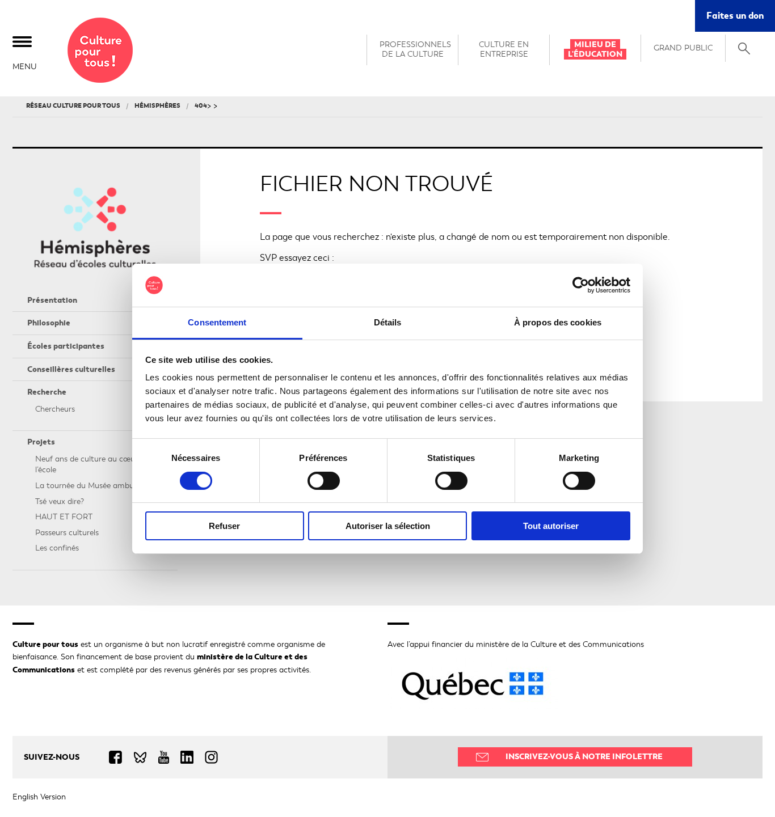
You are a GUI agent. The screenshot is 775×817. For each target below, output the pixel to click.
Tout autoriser (551, 526)
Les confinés (57, 548)
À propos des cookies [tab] (557, 322)
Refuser (224, 526)
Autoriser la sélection (388, 526)
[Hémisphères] (100, 50)
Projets (41, 442)
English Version (39, 797)
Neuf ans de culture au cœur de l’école (92, 464)
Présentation (52, 300)
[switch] (324, 481)
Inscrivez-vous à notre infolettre (584, 756)
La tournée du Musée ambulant (91, 485)
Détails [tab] (388, 322)
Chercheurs (55, 409)
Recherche (46, 392)
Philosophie (48, 323)
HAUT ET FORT (63, 517)
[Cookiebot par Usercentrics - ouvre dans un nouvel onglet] (580, 285)
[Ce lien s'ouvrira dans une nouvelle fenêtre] (121, 757)
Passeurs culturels (67, 532)
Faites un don (740, 20)
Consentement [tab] (217, 322)
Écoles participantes (65, 346)
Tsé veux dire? (59, 501)
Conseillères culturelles (71, 369)
